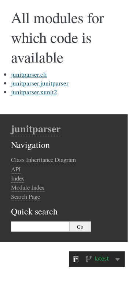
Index (17, 178)
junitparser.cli (29, 74)
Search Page (25, 196)
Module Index (27, 187)
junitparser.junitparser (40, 83)
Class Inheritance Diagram (43, 159)
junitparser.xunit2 (34, 92)
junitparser (35, 128)
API (16, 169)
